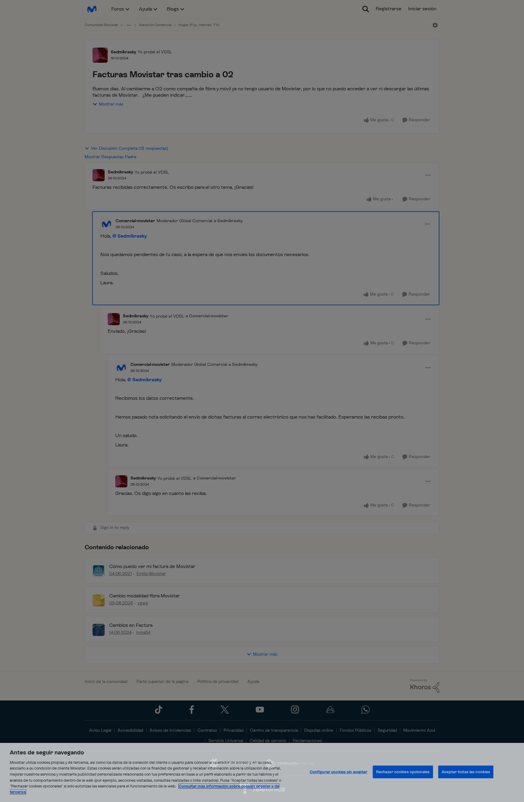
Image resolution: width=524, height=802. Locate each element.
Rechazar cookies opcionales (403, 772)
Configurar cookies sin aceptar (339, 772)
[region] (262, 772)
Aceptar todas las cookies (466, 772)
